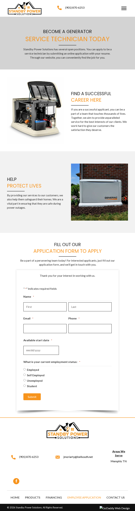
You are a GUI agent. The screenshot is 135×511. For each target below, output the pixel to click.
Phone (73, 318)
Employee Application (84, 497)
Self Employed (35, 375)
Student (32, 386)
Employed (33, 369)
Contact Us (116, 497)
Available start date (37, 340)
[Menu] (124, 8)
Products (32, 497)
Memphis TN (119, 461)
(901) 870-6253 (74, 7)
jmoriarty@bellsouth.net (78, 456)
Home (15, 497)
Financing (54, 497)
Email (28, 318)
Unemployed (35, 380)
